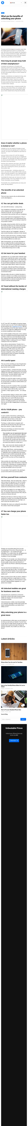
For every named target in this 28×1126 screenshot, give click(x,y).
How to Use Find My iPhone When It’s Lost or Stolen (13, 686)
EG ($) (13, 2)
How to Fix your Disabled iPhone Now (11, 710)
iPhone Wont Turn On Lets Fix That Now (11, 662)
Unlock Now (13, 740)
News (3, 12)
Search (23, 719)
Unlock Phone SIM (2, 2)
